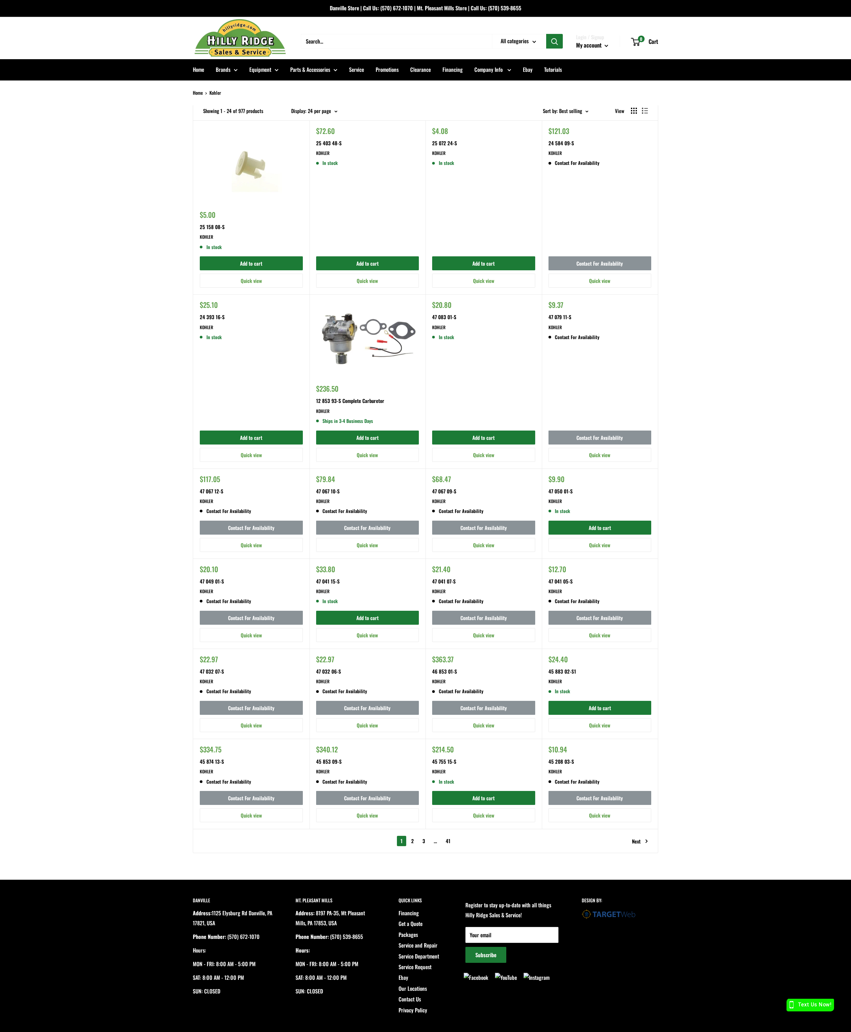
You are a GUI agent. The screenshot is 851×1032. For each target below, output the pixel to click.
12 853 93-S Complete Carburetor (350, 400)
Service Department (419, 956)
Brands (223, 69)
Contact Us (410, 999)
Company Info (489, 69)
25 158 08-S (212, 226)
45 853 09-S (329, 761)
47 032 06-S (328, 671)
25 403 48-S (329, 143)
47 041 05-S (560, 581)
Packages (408, 935)
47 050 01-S (560, 491)
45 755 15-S (444, 761)
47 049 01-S (212, 581)
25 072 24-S (444, 143)
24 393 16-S (212, 317)
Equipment (260, 69)
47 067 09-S (444, 491)
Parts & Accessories (310, 69)
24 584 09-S (561, 143)
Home (198, 69)
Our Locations (413, 988)
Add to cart (251, 263)
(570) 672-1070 (396, 8)
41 (448, 840)
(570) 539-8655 (504, 8)
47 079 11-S (559, 317)
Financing (452, 69)
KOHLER (206, 236)
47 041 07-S (444, 581)
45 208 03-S (561, 761)
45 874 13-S (212, 761)
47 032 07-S (212, 671)
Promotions (387, 69)
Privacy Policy (413, 1010)
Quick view (251, 280)
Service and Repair (418, 945)
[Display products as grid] (634, 111)
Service (356, 69)
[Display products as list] (645, 111)
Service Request (415, 967)
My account (589, 45)
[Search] (554, 41)
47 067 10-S (328, 491)
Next (636, 841)
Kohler (215, 92)
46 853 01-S (444, 671)
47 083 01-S (444, 317)
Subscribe (485, 955)
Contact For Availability (599, 263)
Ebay (528, 69)
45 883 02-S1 (562, 671)
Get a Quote (411, 924)
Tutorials (553, 69)
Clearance (420, 69)
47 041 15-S (328, 581)
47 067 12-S (211, 491)
